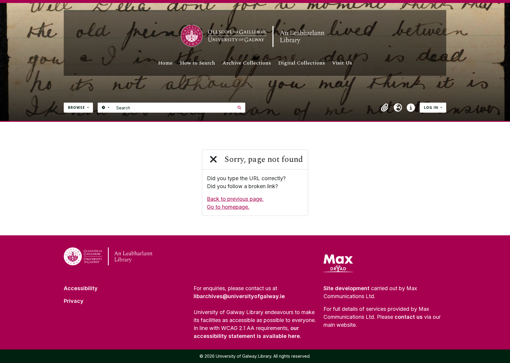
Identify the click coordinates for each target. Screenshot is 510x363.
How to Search (197, 63)
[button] (384, 107)
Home (165, 63)
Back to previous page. (235, 199)
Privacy (74, 301)
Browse (77, 107)
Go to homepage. (228, 207)
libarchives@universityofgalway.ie (239, 296)
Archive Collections (246, 63)
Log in (431, 107)
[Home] (255, 36)
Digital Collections (301, 63)
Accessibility (81, 288)
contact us (409, 317)
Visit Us (342, 63)
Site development (346, 288)
